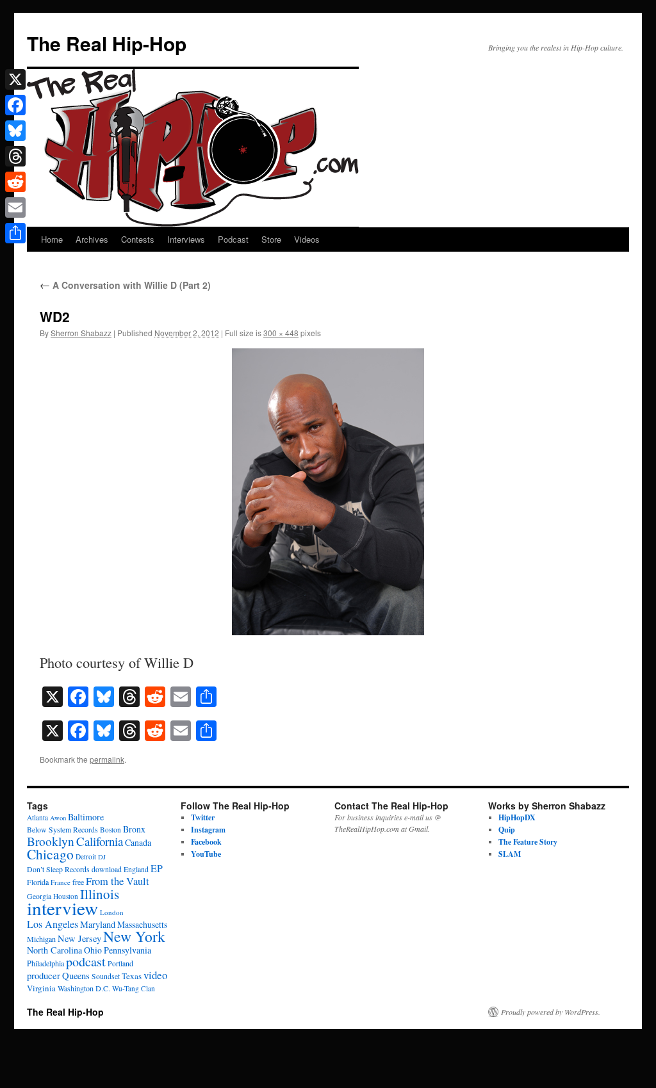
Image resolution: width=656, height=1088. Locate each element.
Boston (110, 829)
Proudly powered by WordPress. (550, 1012)
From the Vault (117, 881)
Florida (38, 882)
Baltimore (86, 817)
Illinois (99, 894)
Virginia (41, 988)
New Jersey (79, 938)
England (136, 869)
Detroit (86, 856)
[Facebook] (15, 105)
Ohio (93, 950)
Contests (137, 239)
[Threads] (15, 156)
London (112, 912)
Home (52, 239)
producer (43, 975)
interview (62, 907)
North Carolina (54, 950)
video (155, 975)
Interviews (186, 239)
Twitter (203, 817)
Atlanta (37, 817)
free (78, 882)
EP (157, 868)
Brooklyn (50, 841)
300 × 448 (281, 332)
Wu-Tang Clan (133, 988)
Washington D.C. (84, 988)
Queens (76, 976)
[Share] (15, 233)
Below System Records (62, 829)
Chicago (50, 854)
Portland (120, 963)
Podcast (233, 239)
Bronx (134, 829)
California (99, 841)
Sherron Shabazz (81, 332)
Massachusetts (142, 924)
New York (134, 936)
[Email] (15, 207)
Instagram (208, 829)
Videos (307, 239)
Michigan (41, 939)
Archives (92, 239)
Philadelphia (45, 963)
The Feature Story (527, 841)
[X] (15, 79)
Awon (58, 817)
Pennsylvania (127, 950)
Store (271, 239)
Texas (132, 976)
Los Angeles (52, 923)
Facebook (206, 841)
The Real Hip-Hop (106, 43)
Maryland (97, 924)
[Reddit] (15, 182)
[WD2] (328, 491)
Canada (138, 842)
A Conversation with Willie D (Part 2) (125, 285)
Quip (506, 829)
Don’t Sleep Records (58, 869)
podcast (86, 961)
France (60, 882)
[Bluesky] (15, 130)
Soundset (106, 976)
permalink (107, 759)
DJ (102, 856)
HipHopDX (517, 817)
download (107, 869)
